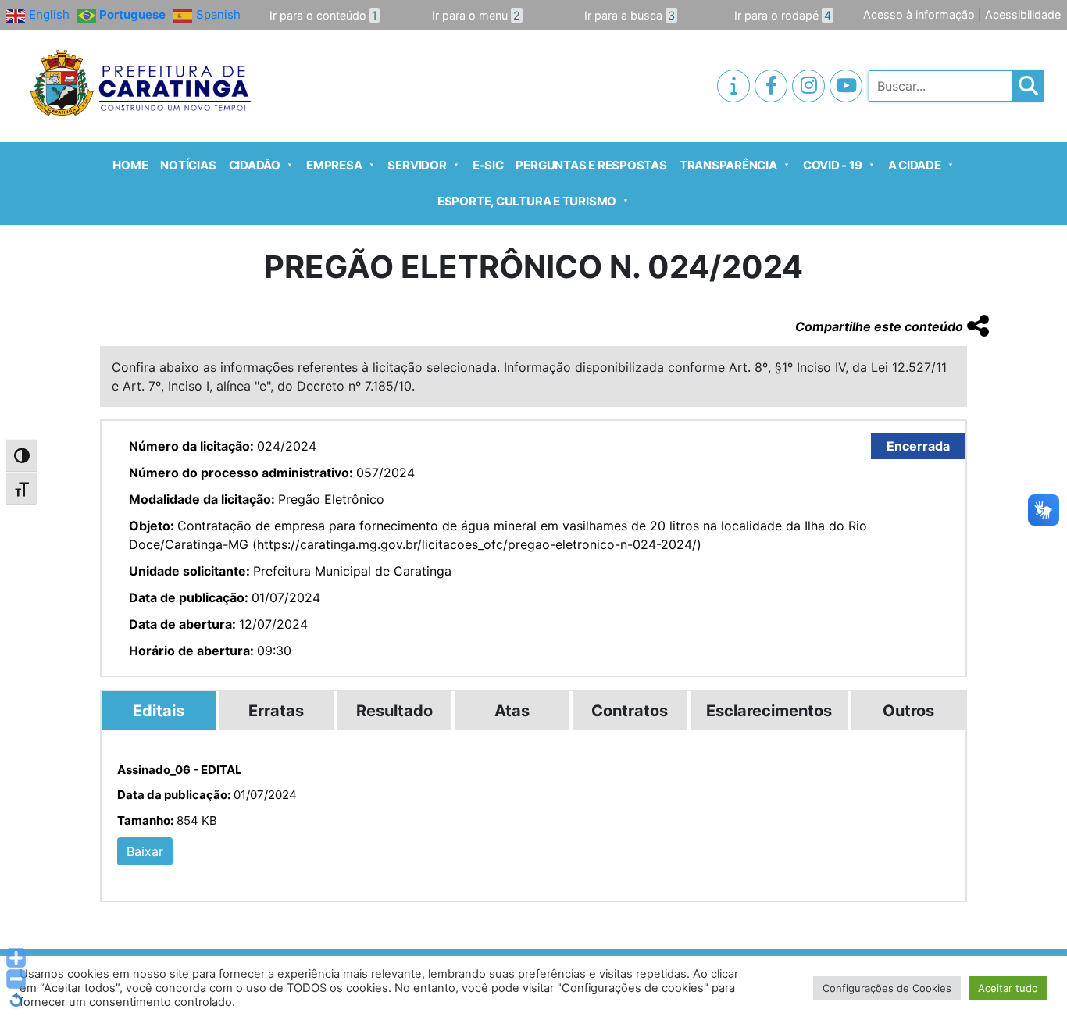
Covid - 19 (832, 165)
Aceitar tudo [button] (1008, 988)
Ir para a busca (629, 15)
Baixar (145, 851)
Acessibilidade (1023, 14)
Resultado (394, 710)
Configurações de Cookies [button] (887, 988)
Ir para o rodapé (782, 15)
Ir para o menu (476, 15)
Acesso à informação (919, 14)
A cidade (914, 165)
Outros (908, 710)
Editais (158, 710)
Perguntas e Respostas (591, 165)
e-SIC (488, 165)
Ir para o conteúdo (323, 15)
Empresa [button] (334, 165)
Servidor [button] (416, 165)
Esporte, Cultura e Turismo (526, 201)
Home (130, 165)
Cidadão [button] (254, 165)
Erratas (276, 710)
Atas (512, 710)
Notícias (188, 165)
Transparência (728, 165)
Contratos (629, 710)
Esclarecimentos (769, 710)
